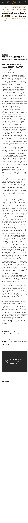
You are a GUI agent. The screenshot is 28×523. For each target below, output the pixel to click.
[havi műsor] (8, 2)
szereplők (5, 55)
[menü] (5, 7)
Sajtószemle (5, 12)
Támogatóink (5, 9)
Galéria (5, 18)
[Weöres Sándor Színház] (14, 3)
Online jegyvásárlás (16, 10)
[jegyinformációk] (25, 2)
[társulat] (19, 2)
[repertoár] (3, 2)
